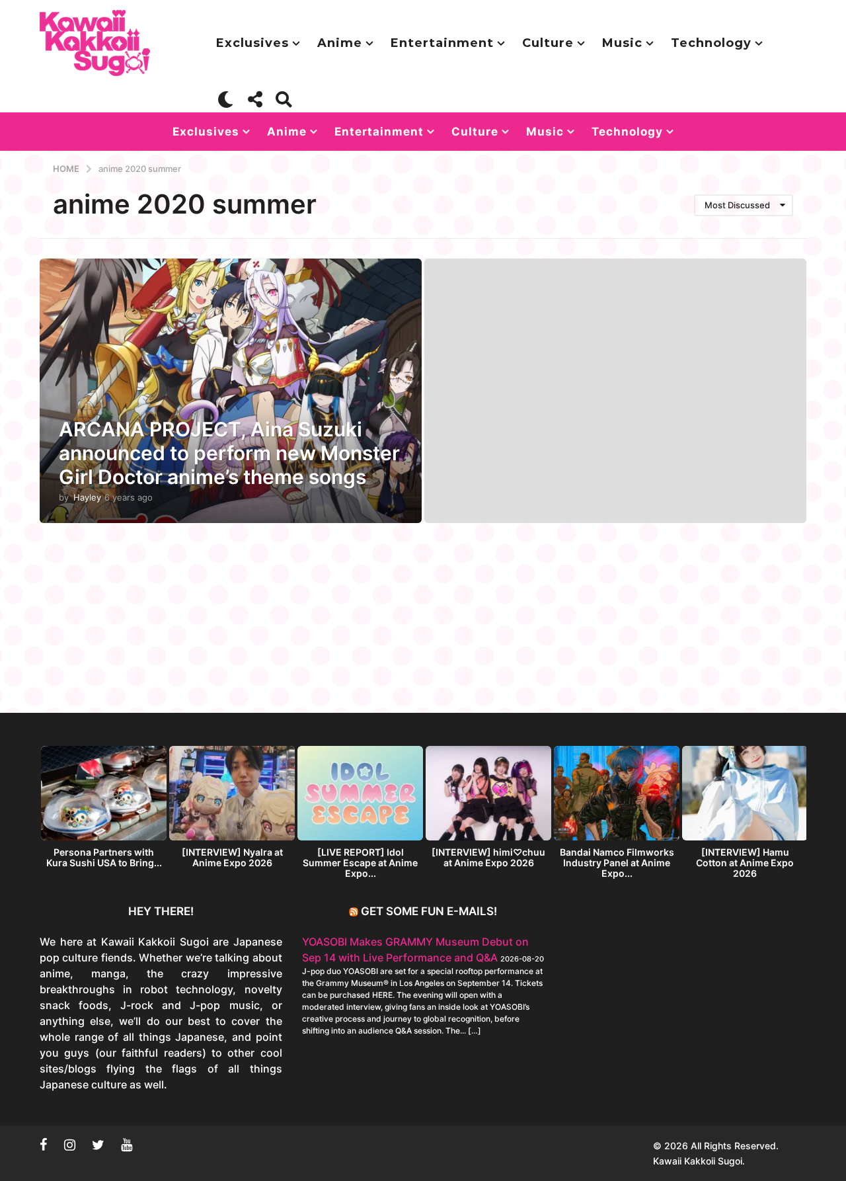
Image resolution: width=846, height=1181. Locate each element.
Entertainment (442, 43)
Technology (711, 43)
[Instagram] (69, 1144)
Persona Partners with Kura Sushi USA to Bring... (104, 857)
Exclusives (252, 43)
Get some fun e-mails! (429, 911)
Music (622, 43)
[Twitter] (98, 1144)
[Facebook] (44, 1144)
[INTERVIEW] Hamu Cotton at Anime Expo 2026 (745, 862)
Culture (548, 43)
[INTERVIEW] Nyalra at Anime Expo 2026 (232, 857)
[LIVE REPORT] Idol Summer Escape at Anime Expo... (360, 862)
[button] (225, 99)
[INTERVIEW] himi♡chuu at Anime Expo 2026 (488, 857)
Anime (339, 43)
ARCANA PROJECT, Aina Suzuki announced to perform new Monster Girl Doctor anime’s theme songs (229, 453)
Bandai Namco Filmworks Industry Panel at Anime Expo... (617, 862)
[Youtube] (126, 1144)
